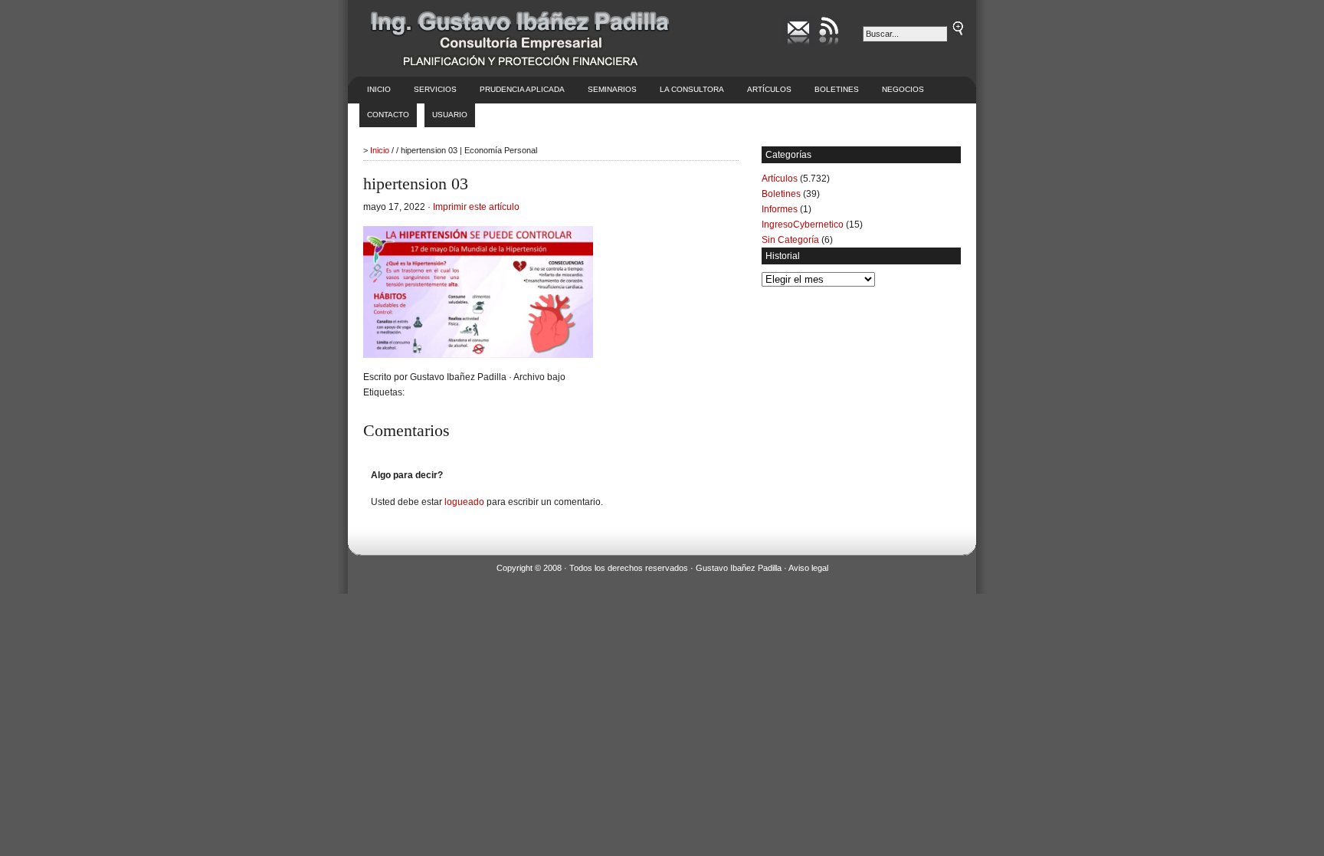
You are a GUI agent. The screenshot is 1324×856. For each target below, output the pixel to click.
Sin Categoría (790, 239)
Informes (780, 209)
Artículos (769, 89)
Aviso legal (808, 567)
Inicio (379, 89)
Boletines (836, 89)
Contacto (388, 114)
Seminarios (612, 89)
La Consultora (692, 89)
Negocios (903, 89)
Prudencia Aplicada (522, 89)
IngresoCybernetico (803, 224)
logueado (464, 502)
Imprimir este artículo (476, 207)
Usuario (449, 114)
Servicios (435, 89)
